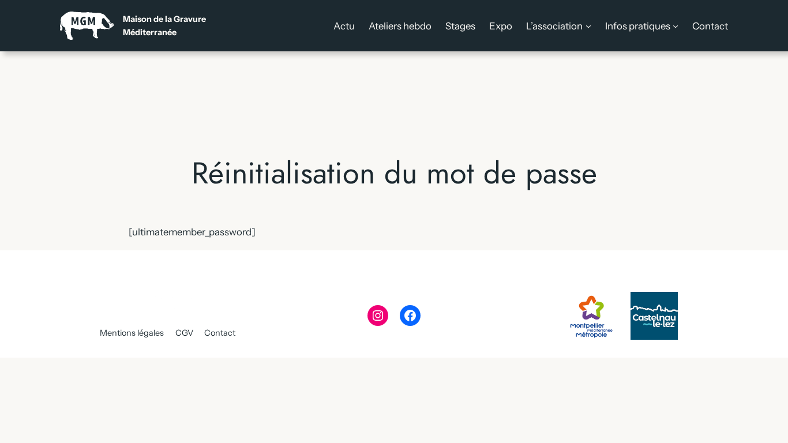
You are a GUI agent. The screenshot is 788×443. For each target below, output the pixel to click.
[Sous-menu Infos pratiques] (675, 26)
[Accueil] (133, 26)
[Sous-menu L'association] (588, 26)
